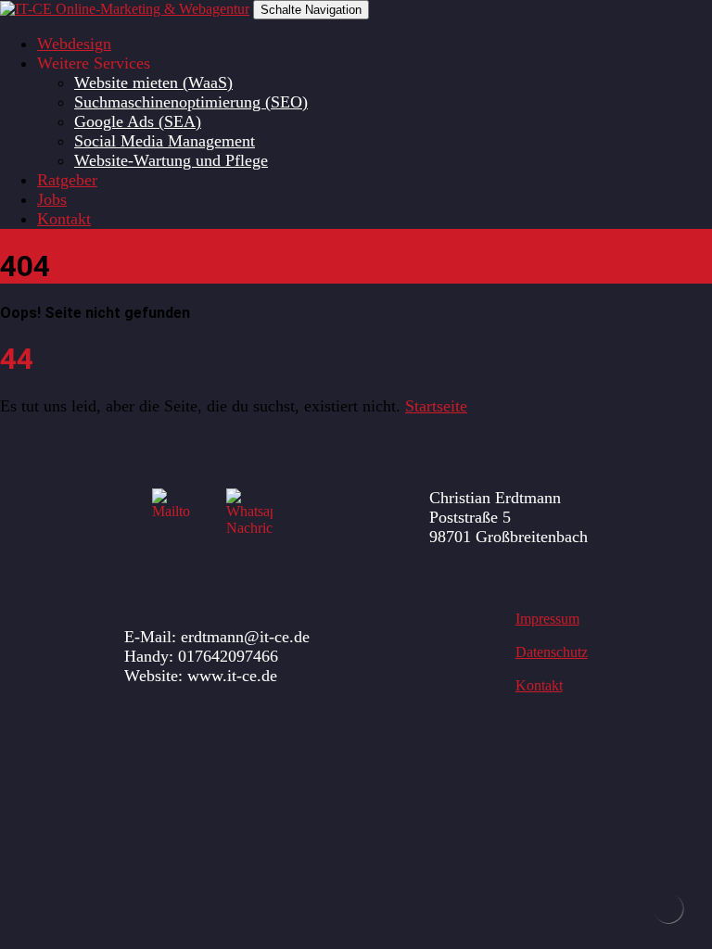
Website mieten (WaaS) (153, 82)
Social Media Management (164, 141)
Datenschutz (551, 652)
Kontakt (64, 218)
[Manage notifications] (668, 908)
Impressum (547, 618)
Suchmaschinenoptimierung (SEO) (191, 102)
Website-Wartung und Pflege (171, 160)
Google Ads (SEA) (137, 121)
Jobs (52, 199)
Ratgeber (67, 180)
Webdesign (74, 43)
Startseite (436, 406)
